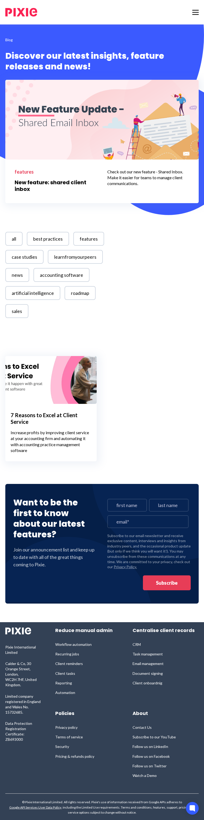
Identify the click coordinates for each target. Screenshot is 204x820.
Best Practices (48, 239)
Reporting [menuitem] (63, 683)
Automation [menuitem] (65, 692)
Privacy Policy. (125, 566)
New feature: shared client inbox (50, 186)
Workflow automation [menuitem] (73, 644)
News (17, 275)
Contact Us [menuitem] (142, 727)
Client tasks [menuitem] (65, 673)
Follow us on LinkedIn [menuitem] (150, 746)
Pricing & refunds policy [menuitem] (74, 756)
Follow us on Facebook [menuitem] (151, 756)
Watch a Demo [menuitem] (145, 775)
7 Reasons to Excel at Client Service (44, 418)
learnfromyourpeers (75, 257)
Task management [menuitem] (148, 654)
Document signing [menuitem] (148, 673)
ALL (14, 239)
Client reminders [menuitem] (69, 663)
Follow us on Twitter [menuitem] (150, 766)
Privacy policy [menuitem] (66, 727)
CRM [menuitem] (137, 644)
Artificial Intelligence (33, 293)
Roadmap (80, 293)
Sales (17, 311)
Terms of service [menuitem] (69, 737)
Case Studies (24, 257)
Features (24, 172)
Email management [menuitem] (148, 663)
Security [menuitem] (62, 746)
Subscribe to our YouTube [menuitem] (154, 737)
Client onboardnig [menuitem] (147, 683)
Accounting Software (61, 275)
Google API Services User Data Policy (35, 807)
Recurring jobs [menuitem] (67, 654)
